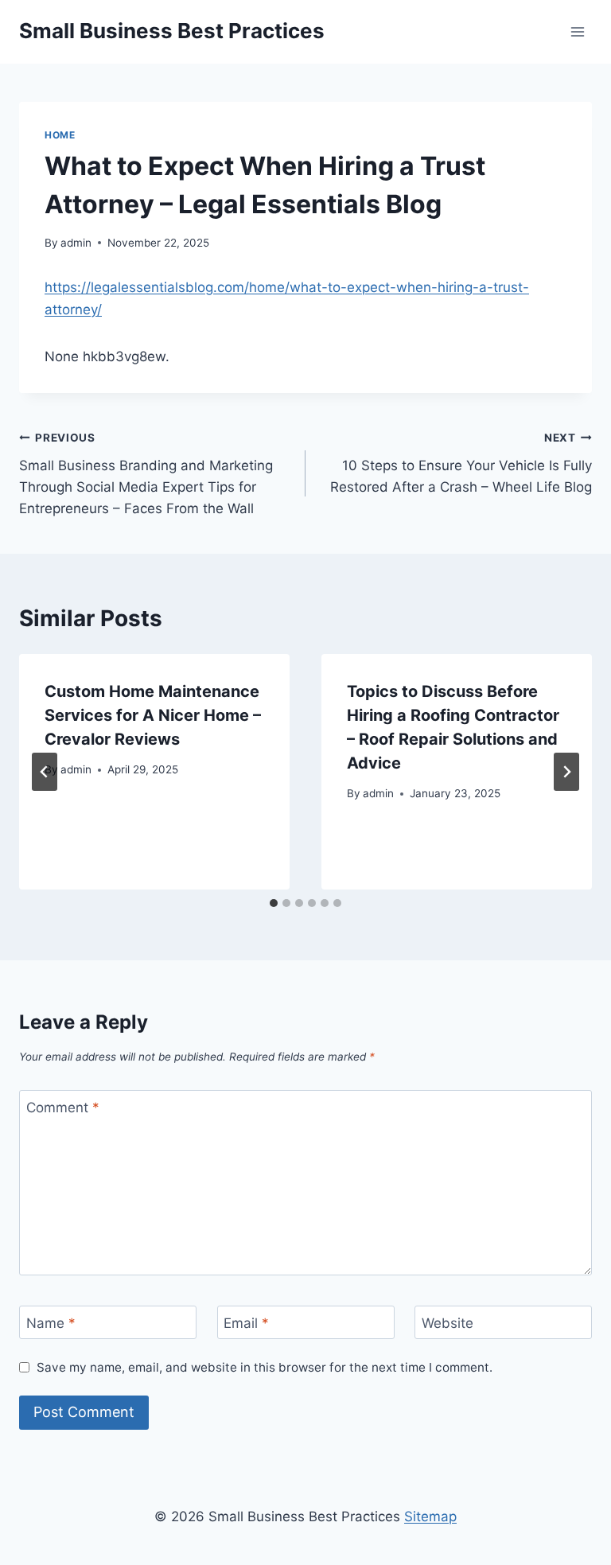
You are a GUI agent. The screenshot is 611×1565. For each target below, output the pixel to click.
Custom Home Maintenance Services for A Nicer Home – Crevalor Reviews (153, 715)
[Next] (566, 772)
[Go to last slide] (44, 772)
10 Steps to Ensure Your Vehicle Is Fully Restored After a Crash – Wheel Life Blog (461, 463)
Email (246, 1323)
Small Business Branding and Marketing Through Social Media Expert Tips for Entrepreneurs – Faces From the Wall (146, 473)
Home (60, 135)
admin (75, 242)
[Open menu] (577, 31)
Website (447, 1323)
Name (51, 1323)
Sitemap (430, 1516)
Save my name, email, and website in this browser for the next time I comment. (264, 1367)
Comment (62, 1107)
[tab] (274, 903)
